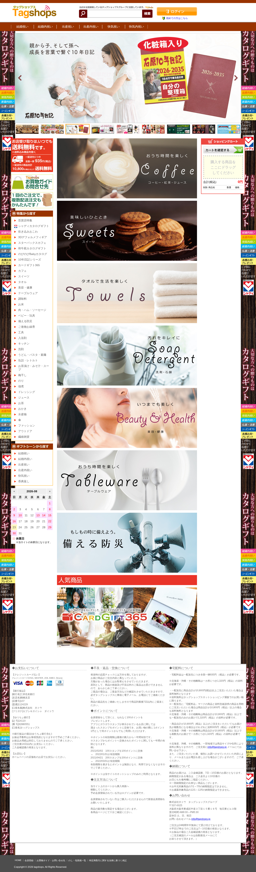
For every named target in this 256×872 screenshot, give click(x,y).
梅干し (22, 375)
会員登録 (29, 860)
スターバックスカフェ (32, 242)
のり (21, 380)
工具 (21, 332)
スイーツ (23, 276)
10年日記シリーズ (29, 259)
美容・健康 (25, 287)
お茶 (21, 403)
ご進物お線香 (26, 326)
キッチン (23, 343)
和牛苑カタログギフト (32, 248)
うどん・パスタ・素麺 (32, 354)
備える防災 (25, 321)
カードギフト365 (29, 265)
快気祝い (114, 26)
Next (236, 78)
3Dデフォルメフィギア (32, 237)
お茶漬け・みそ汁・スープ (33, 367)
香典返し (23, 481)
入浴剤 (22, 338)
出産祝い (68, 26)
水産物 (22, 414)
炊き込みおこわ (28, 231)
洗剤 (21, 349)
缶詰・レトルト (28, 360)
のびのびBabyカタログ (32, 254)
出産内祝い (90, 26)
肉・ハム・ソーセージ (32, 310)
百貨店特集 (25, 220)
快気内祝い (136, 26)
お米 (21, 304)
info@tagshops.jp (217, 747)
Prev (20, 78)
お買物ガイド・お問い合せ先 (51, 860)
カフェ (22, 270)
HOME (18, 860)
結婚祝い (22, 26)
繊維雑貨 (23, 436)
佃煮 (21, 386)
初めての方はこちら (177, 18)
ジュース (23, 397)
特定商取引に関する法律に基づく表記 (108, 860)
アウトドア (25, 431)
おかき (22, 408)
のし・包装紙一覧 (77, 860)
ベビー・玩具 (26, 315)
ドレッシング (26, 392)
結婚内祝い (45, 26)
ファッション (26, 425)
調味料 (22, 298)
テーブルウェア (28, 293)
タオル (22, 282)
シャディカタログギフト (33, 226)
